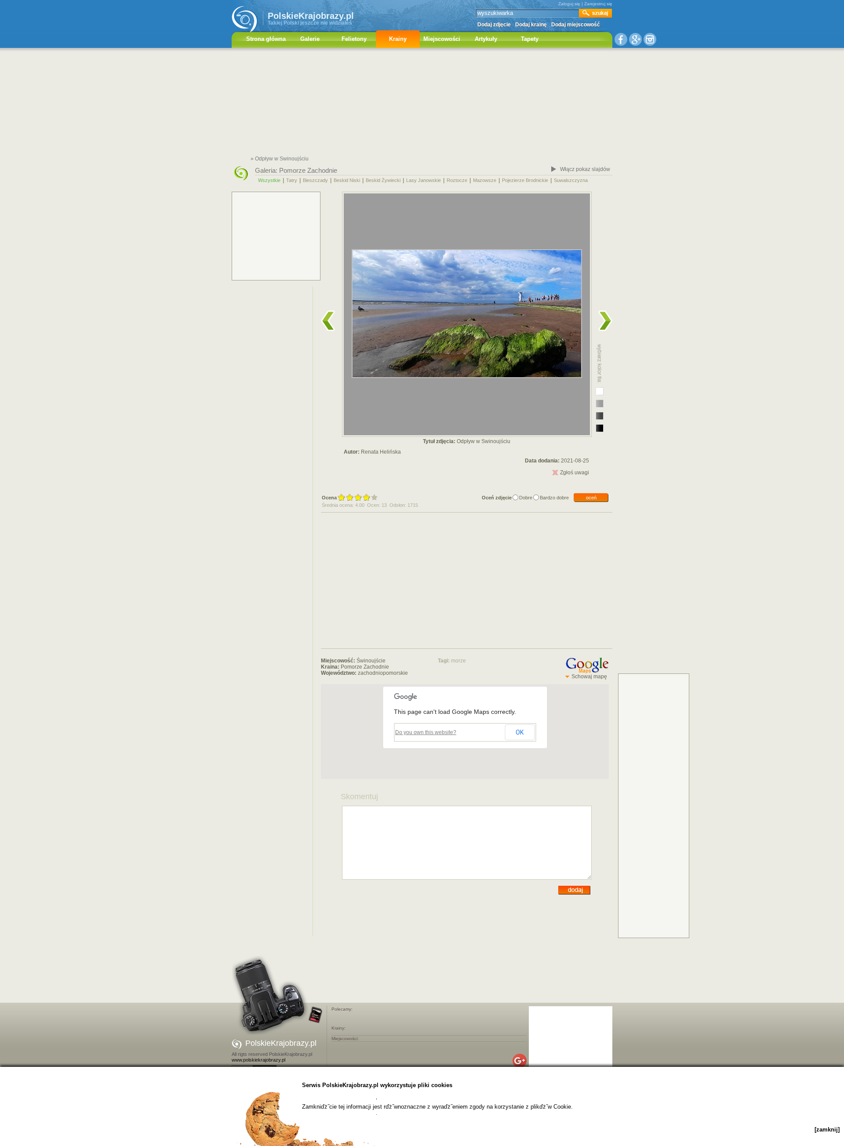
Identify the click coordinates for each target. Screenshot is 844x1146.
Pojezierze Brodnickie (525, 180)
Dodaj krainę (531, 25)
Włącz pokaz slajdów (585, 169)
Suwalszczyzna (571, 180)
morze (458, 661)
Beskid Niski (347, 180)
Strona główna (266, 39)
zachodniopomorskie (383, 673)
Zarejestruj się (598, 3)
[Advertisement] (422, 103)
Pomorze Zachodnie (308, 170)
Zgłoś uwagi (574, 472)
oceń (591, 497)
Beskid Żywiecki (383, 180)
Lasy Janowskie (423, 180)
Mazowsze (484, 180)
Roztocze (457, 180)
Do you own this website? (425, 732)
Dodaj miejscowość (575, 25)
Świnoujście (371, 661)
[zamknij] (827, 1129)
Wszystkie (269, 180)
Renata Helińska (381, 452)
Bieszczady (315, 180)
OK (520, 732)
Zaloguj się (569, 3)
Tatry (291, 180)
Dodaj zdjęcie (494, 25)
